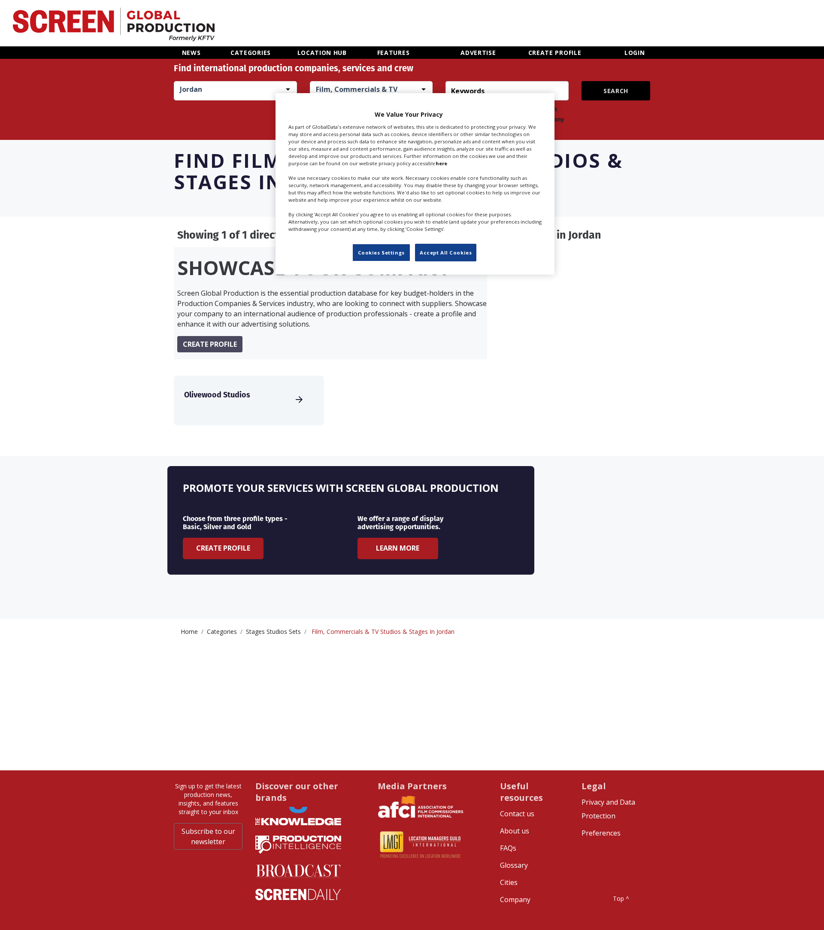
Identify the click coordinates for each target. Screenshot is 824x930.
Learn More (397, 548)
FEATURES (393, 52)
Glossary (514, 865)
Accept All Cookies (446, 252)
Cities (509, 882)
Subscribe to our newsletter (208, 836)
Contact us (517, 813)
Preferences (601, 833)
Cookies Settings (381, 252)
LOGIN (634, 52)
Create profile (210, 344)
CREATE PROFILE (555, 52)
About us (514, 831)
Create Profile (223, 548)
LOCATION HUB (322, 52)
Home (189, 631)
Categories (222, 631)
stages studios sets (273, 631)
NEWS (191, 52)
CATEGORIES (250, 52)
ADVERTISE (478, 52)
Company (515, 899)
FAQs (508, 848)
